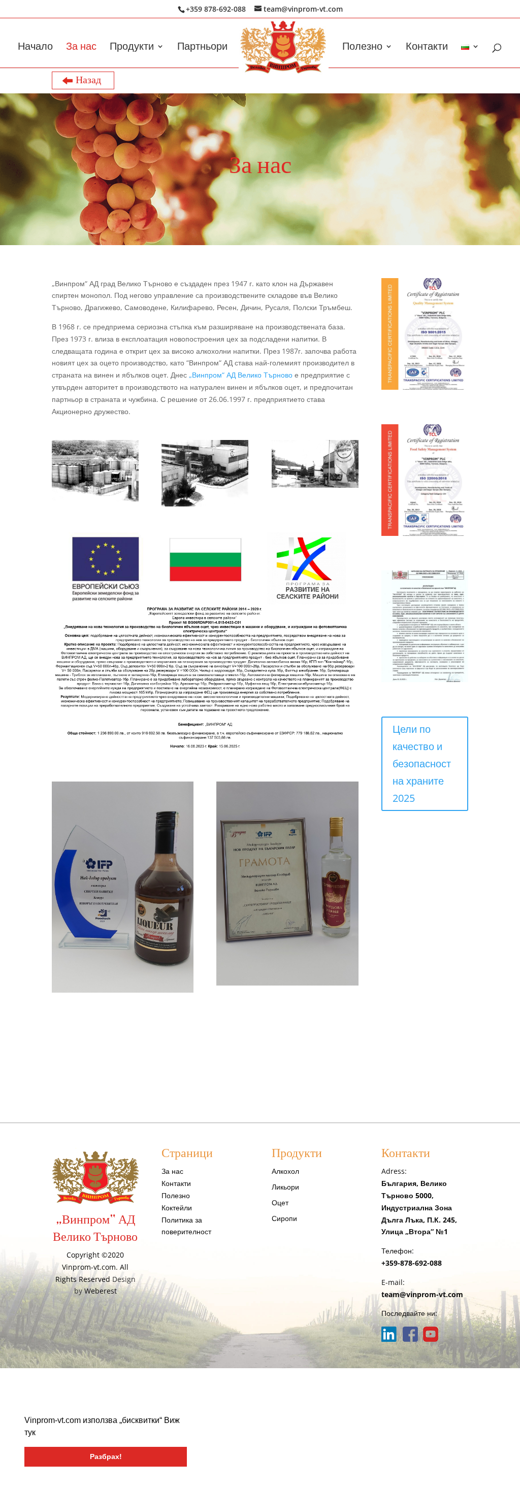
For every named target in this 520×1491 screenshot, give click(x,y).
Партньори (202, 48)
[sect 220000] (424, 533)
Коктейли (176, 1207)
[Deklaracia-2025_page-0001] (424, 679)
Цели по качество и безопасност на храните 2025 (422, 763)
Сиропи (284, 1218)
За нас (81, 48)
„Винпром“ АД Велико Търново (240, 375)
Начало (35, 48)
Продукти (132, 48)
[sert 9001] (424, 387)
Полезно (362, 48)
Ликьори (285, 1187)
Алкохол (285, 1171)
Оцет (280, 1202)
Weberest (100, 1291)
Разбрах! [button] (106, 1456)
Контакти (427, 48)
